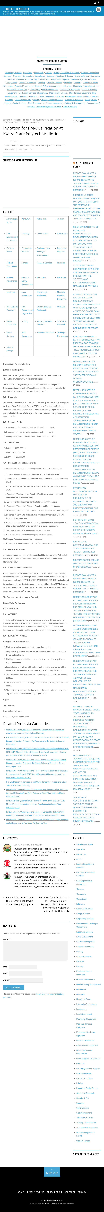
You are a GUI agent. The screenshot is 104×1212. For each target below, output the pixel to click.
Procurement (60, 145)
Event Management (79, 79)
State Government (35, 103)
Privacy (82, 1192)
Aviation (48, 73)
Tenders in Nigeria (50, 1200)
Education (51, 76)
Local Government (50, 89)
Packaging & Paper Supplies (77, 96)
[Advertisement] (52, 38)
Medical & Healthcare (58, 93)
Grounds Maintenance (24, 86)
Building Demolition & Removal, (67, 73)
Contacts (70, 1192)
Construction (28, 76)
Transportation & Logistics (87, 1127)
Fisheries (68, 83)
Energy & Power (81, 76)
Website (6, 980)
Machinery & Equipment (70, 89)
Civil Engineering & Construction (12, 236)
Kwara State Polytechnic (44, 145)
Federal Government (27, 83)
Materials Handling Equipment (61, 295)
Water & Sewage (69, 106)
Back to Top (52, 1173)
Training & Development (74, 103)
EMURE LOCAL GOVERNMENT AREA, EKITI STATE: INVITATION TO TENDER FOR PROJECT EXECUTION (85, 548)
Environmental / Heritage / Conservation (33, 79)
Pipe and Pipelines (84, 1073)
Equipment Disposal (60, 79)
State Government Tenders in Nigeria (21, 122)
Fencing (41, 83)
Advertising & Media (13, 73)
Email (5, 973)
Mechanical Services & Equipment (33, 93)
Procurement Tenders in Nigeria (48, 120)
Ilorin (7, 145)
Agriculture (27, 73)
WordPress (44, 1204)
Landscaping (35, 89)
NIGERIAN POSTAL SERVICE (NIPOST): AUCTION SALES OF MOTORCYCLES (86, 563)
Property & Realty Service (52, 100)
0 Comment (9, 149)
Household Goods (91, 86)
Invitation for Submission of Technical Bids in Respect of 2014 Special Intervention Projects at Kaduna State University (54, 904)
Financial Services (54, 83)
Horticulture (66, 86)
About (21, 1192)
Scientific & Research (74, 100)
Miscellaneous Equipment (80, 93)
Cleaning (16, 76)
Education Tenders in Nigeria (17, 120)
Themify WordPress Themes (62, 1204)
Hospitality (77, 86)
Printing (36, 100)
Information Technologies (17, 89)
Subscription (54, 1192)
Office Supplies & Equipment (42, 96)
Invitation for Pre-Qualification (22, 145)
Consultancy (40, 76)
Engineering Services (85, 919)
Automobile (38, 73)
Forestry (77, 83)
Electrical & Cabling (65, 76)
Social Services (19, 103)
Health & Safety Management (47, 86)
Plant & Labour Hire (23, 100)
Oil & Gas (60, 96)
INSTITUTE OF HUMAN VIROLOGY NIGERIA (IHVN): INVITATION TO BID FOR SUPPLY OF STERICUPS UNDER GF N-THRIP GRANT (86, 526)
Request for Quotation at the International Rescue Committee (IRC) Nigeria (18, 901)
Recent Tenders (35, 1192)
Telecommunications (54, 103)
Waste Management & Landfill (48, 106)
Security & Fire (91, 100)
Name (5, 966)
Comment (7, 939)
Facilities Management (85, 942)
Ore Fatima (14, 141)
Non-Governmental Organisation (27, 310)
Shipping (7, 103)
